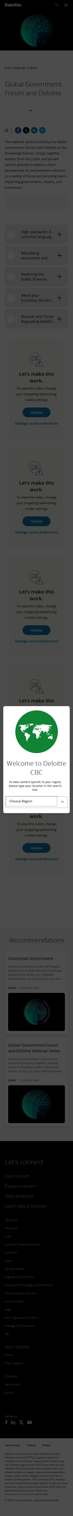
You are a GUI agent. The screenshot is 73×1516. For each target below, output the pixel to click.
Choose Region (20, 801)
